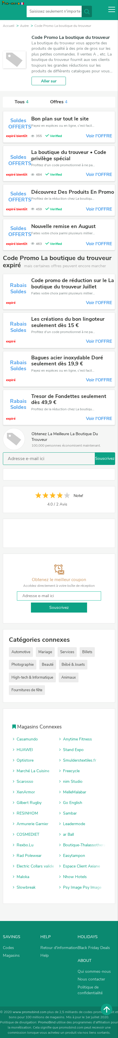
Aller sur (48, 81)
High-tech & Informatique (32, 677)
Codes (8, 947)
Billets (87, 652)
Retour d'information (59, 947)
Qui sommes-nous (94, 971)
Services (67, 652)
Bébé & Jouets (73, 664)
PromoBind (47, 1022)
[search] (87, 11)
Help (44, 955)
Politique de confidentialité (90, 990)
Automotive (20, 652)
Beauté (48, 664)
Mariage (45, 652)
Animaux (68, 677)
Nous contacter (91, 979)
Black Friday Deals (94, 947)
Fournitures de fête (26, 690)
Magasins (11, 955)
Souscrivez (105, 458)
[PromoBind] (12, 10)
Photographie (22, 664)
